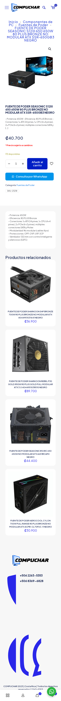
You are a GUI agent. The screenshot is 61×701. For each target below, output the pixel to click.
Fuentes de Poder (33, 25)
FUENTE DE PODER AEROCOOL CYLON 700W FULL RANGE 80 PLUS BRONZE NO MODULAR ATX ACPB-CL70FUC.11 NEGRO (30, 523)
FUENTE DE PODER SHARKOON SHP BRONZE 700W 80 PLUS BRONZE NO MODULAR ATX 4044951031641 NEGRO (30, 314)
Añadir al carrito (37, 163)
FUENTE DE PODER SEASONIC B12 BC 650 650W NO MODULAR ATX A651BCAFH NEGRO (30, 454)
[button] (50, 49)
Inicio (13, 22)
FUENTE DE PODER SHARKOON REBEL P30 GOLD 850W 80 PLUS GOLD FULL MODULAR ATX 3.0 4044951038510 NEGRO (30, 384)
